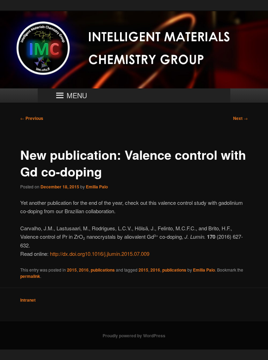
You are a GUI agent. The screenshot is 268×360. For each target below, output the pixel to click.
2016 (84, 270)
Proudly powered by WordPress (134, 335)
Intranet (28, 300)
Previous (31, 118)
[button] (77, 95)
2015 (72, 270)
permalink (30, 276)
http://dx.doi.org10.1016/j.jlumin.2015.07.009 (99, 253)
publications (103, 270)
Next (240, 118)
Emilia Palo (97, 186)
